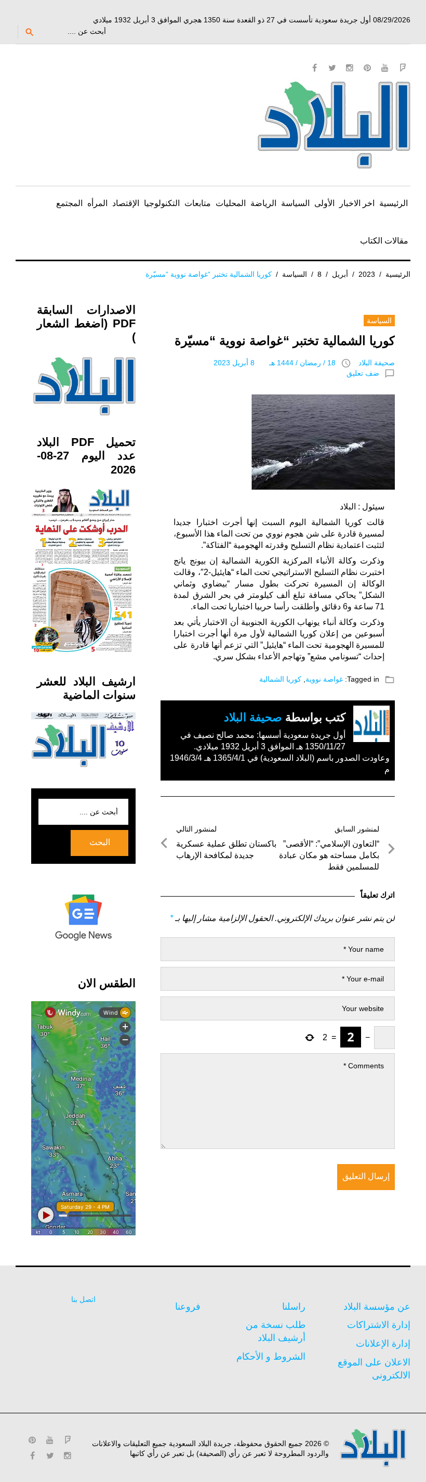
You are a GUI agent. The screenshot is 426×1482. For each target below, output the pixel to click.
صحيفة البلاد (376, 363)
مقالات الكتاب (384, 240)
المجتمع (69, 203)
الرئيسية (393, 203)
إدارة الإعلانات (383, 1343)
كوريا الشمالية (280, 679)
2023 (366, 274)
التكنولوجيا (162, 203)
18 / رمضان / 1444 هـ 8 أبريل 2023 (275, 363)
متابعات (197, 203)
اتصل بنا (83, 1299)
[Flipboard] (402, 67)
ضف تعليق (363, 373)
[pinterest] (367, 67)
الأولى (324, 203)
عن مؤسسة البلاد (376, 1306)
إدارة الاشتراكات (378, 1325)
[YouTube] (385, 67)
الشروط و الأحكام (270, 1356)
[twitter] (332, 67)
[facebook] (314, 67)
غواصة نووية (324, 679)
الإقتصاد (125, 203)
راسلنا (293, 1306)
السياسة (295, 203)
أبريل (340, 274)
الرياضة (263, 203)
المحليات (231, 203)
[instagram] (349, 67)
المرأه (97, 203)
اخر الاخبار (357, 203)
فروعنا (188, 1306)
